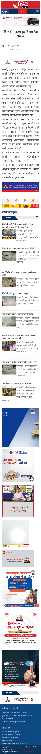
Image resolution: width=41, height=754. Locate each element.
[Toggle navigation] (37, 11)
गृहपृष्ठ (4, 11)
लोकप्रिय (8, 218)
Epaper (22, 11)
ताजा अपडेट (9, 693)
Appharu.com (27, 751)
